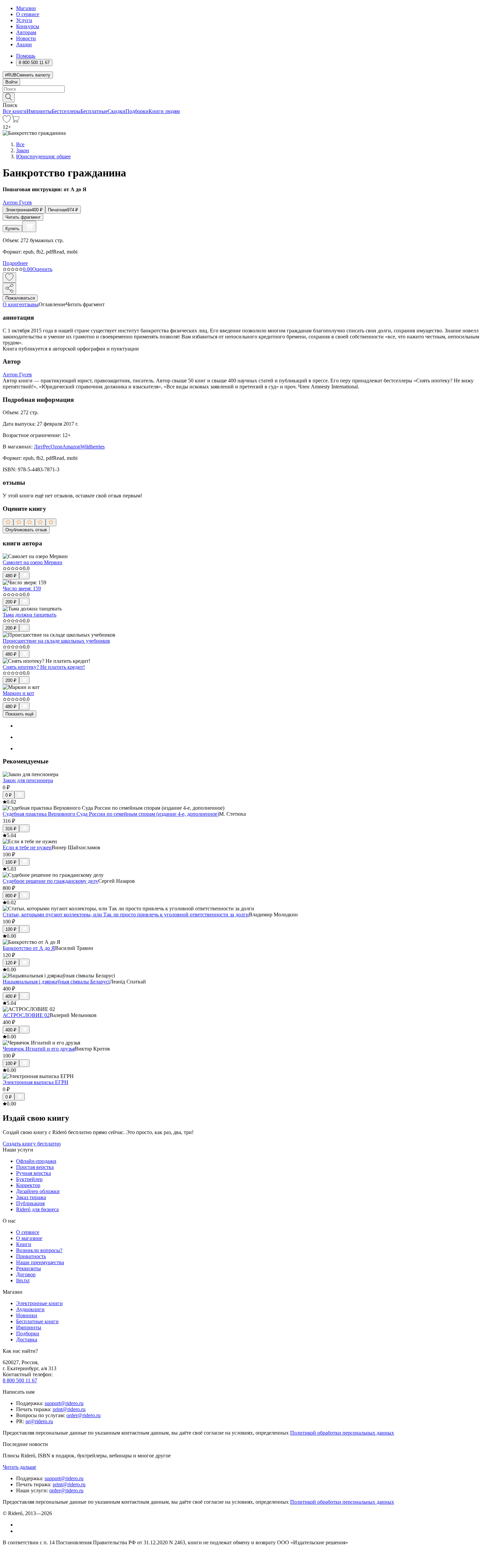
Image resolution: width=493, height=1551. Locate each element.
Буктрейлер (29, 1179)
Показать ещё (19, 713)
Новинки (26, 1315)
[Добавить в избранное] (9, 277)
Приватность (31, 1256)
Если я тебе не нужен (27, 847)
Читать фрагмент (23, 217)
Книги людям (164, 111)
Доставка (26, 1339)
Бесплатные (94, 111)
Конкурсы (27, 26)
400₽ (10, 996)
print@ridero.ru (69, 1409)
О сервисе (27, 14)
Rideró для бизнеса (37, 1209)
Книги (23, 1244)
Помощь (25, 56)
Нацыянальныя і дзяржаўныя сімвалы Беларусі (56, 981)
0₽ (8, 795)
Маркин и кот (18, 693)
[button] (246, 97)
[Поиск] (9, 97)
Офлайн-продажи (36, 1161)
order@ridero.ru (83, 1415)
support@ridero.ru (64, 1403)
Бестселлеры (66, 111)
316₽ (10, 828)
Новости (26, 38)
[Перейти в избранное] (7, 121)
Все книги (14, 111)
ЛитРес (42, 446)
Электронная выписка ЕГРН (35, 1082)
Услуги (24, 20)
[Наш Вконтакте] (19, 1525)
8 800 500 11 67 (20, 1380)
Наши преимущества (40, 1262)
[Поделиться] (9, 289)
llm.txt (23, 1280)
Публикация (30, 1203)
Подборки (137, 111)
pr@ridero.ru (39, 1421)
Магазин (26, 8)
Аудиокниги (30, 1309)
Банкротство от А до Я (29, 948)
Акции (24, 44)
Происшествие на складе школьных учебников (56, 641)
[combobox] (246, 89)
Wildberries (92, 446)
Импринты (39, 111)
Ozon (56, 446)
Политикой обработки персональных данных (342, 1433)
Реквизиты (28, 1268)
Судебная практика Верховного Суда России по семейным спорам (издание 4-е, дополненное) (111, 814)
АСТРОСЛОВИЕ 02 (26, 1015)
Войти (11, 82)
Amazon (71, 446)
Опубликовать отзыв (26, 529)
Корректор (28, 1185)
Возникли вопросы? (39, 1250)
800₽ (10, 895)
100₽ (10, 862)
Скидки (116, 111)
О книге (12, 304)
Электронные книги (39, 1303)
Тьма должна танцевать (29, 615)
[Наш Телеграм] (19, 1531)
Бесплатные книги (37, 1321)
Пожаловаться (20, 298)
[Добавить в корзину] (29, 226)
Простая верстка (35, 1167)
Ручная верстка (33, 1173)
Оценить (42, 269)
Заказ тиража (31, 1197)
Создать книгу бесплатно (32, 1143)
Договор (26, 1274)
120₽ (10, 962)
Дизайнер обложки (38, 1191)
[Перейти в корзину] (15, 121)
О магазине (29, 1238)
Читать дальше (19, 1467)
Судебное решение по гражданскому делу (50, 881)
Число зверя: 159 (22, 588)
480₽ (10, 575)
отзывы (30, 304)
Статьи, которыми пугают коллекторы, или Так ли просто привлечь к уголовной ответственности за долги (126, 914)
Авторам (26, 32)
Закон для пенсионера (28, 780)
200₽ (10, 601)
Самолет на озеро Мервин (32, 562)
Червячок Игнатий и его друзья (39, 1049)
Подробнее (15, 263)
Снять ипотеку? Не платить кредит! (44, 667)
